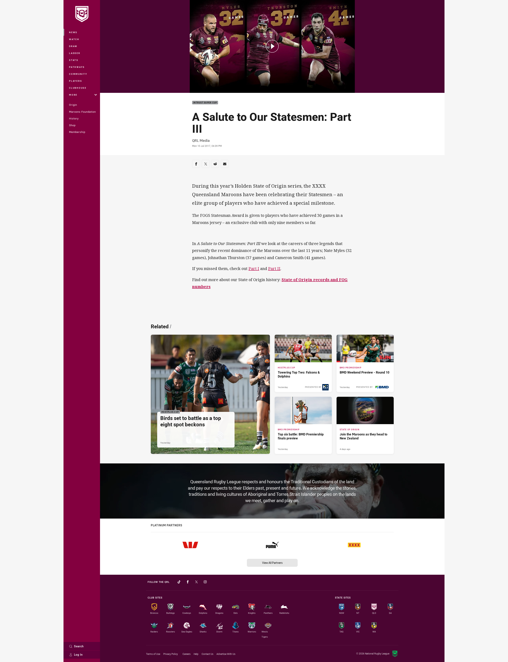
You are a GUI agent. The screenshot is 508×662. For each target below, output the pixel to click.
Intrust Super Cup (205, 102)
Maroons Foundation (82, 111)
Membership (77, 132)
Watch (74, 39)
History (74, 118)
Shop (72, 125)
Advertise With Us (225, 653)
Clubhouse (78, 87)
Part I (253, 268)
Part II (274, 268)
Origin (73, 105)
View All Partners (272, 563)
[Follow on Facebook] (187, 581)
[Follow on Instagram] (205, 581)
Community (78, 73)
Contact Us (207, 653)
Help (196, 653)
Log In (78, 654)
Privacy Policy (170, 653)
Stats (73, 60)
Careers (186, 653)
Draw (73, 46)
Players (75, 80)
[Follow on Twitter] (196, 581)
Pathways (77, 66)
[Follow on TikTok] (179, 581)
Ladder (74, 53)
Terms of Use (153, 653)
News (73, 32)
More (73, 94)
